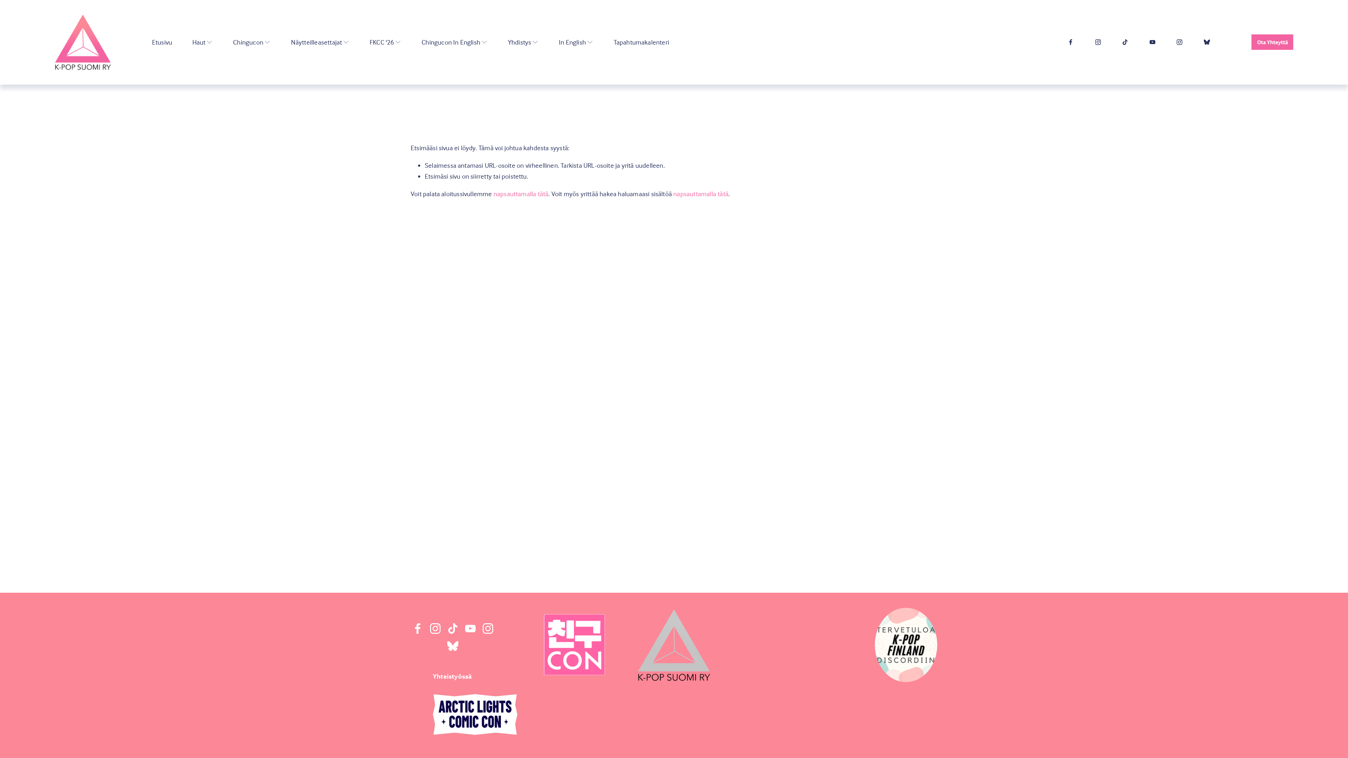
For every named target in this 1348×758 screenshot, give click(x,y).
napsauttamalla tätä (521, 194)
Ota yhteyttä (1272, 42)
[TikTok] (1125, 42)
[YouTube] (1152, 42)
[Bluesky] (1206, 42)
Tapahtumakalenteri (641, 42)
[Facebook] (1070, 42)
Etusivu (162, 42)
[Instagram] (1098, 42)
